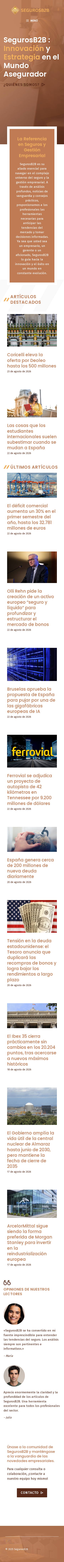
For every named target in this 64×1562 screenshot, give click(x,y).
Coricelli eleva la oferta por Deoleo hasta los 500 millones (31, 360)
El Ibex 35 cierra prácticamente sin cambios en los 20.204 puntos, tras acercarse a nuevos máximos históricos (31, 1050)
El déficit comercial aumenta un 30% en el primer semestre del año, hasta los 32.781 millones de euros (31, 517)
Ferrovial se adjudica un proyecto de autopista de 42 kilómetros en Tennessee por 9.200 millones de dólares (29, 789)
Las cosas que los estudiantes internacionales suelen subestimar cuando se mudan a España (32, 437)
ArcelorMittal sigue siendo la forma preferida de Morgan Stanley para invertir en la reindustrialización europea (29, 1242)
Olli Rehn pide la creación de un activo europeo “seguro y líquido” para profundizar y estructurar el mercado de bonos (30, 607)
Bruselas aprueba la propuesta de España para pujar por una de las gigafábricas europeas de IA (31, 700)
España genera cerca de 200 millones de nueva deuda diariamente (30, 868)
